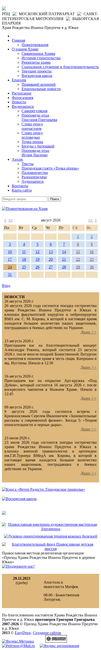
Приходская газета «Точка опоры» (50, 168)
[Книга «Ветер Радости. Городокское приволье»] (43, 489)
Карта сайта (22, 190)
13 (51, 252)
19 (37, 259)
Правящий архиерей (39, 84)
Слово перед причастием (32, 126)
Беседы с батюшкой (38, 146)
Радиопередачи (34, 177)
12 (37, 252)
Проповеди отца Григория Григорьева (39, 117)
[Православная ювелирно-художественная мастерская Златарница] (50, 529)
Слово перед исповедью (32, 135)
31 (10, 274)
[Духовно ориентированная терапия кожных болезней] (50, 536)
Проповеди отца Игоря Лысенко (35, 152)
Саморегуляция (34, 111)
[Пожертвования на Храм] (25, 209)
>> (90, 220)
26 (37, 267)
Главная (18, 40)
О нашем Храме (25, 49)
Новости (19, 102)
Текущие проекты (36, 71)
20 (51, 259)
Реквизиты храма (36, 62)
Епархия (19, 80)
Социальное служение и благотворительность (60, 67)
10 (10, 252)
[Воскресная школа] (19, 499)
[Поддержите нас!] (18, 566)
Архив (17, 159)
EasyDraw (23, 633)
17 (10, 259)
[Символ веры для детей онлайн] (4, 513)
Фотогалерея (22, 98)
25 (24, 267)
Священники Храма (38, 53)
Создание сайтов (47, 633)
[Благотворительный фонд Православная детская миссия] (50, 549)
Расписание (21, 93)
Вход (6, 285)
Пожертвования (35, 45)
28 (64, 267)
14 (64, 252)
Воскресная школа (37, 76)
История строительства (41, 58)
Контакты (20, 186)
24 (10, 267)
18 (24, 259)
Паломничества (35, 173)
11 (24, 252)
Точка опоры (32, 142)
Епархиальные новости (41, 89)
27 (51, 267)
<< (10, 220)
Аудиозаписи (33, 181)
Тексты (28, 164)
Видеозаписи (23, 106)
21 (64, 259)
